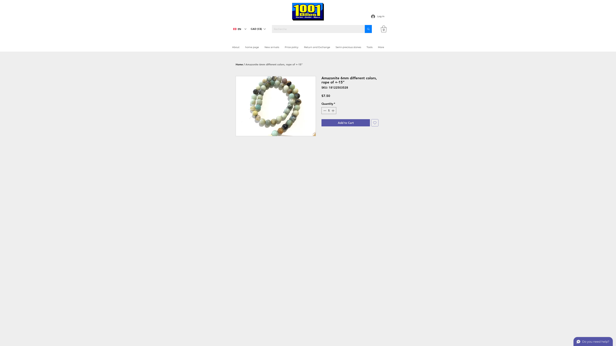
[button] (269, 172)
